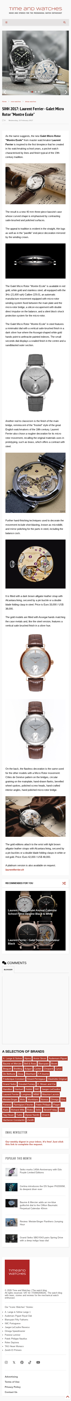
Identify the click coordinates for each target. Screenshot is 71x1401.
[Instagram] (6, 1362)
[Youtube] (38, 1362)
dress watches (30, 101)
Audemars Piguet (58, 1058)
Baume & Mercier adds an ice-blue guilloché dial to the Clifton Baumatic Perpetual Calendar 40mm (39, 1205)
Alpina (27, 1058)
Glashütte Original (57, 1079)
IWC (37, 1089)
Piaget (56, 1104)
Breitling (18, 1068)
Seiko (38, 1109)
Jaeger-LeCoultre (51, 1089)
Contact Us (11, 1392)
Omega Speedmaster (15, 1331)
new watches (16, 101)
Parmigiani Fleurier (23, 1104)
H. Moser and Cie (46, 1084)
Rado (6, 1109)
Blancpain (43, 1063)
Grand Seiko (9, 1084)
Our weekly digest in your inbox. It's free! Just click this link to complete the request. (34, 1143)
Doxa (20, 1073)
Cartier (37, 1068)
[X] (14, 1362)
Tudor (19, 1115)
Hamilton (7, 1089)
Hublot (29, 1089)
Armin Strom (39, 1058)
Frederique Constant (14, 1079)
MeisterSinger (10, 1099)
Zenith (30, 1120)
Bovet (54, 1063)
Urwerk (45, 1115)
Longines (26, 1094)
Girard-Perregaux (36, 1079)
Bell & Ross (30, 1063)
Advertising (11, 1376)
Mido (22, 1099)
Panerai (7, 1104)
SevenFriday (50, 1109)
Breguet (7, 1068)
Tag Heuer (8, 1115)
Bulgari (28, 1068)
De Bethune (9, 1073)
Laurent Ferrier (11, 1094)
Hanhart (19, 1089)
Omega (55, 1099)
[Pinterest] (21, 1362)
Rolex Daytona (12, 1342)
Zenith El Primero (13, 1350)
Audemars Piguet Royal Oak (18, 1316)
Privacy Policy (13, 1387)
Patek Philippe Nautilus (16, 1338)
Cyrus (58, 1068)
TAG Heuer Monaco (14, 1346)
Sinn (61, 1109)
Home (4, 101)
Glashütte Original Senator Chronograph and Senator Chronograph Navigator (35, 75)
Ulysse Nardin (32, 1115)
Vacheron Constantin (14, 1120)
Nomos (44, 1099)
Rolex (30, 1109)
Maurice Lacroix (50, 1094)
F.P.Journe (43, 1073)
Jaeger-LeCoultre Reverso (17, 1327)
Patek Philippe (43, 1104)
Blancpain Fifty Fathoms (16, 1319)
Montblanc (33, 1099)
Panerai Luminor (12, 1335)
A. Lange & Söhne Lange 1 (18, 1312)
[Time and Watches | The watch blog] (35, 12)
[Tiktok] (29, 1362)
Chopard (48, 1068)
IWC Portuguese (12, 1323)
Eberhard (31, 1073)
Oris (63, 1099)
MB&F (36, 1094)
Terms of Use (12, 1381)
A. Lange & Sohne (12, 1058)
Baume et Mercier (12, 1063)
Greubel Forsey (26, 1084)
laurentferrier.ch (14, 869)
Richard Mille (18, 1109)
